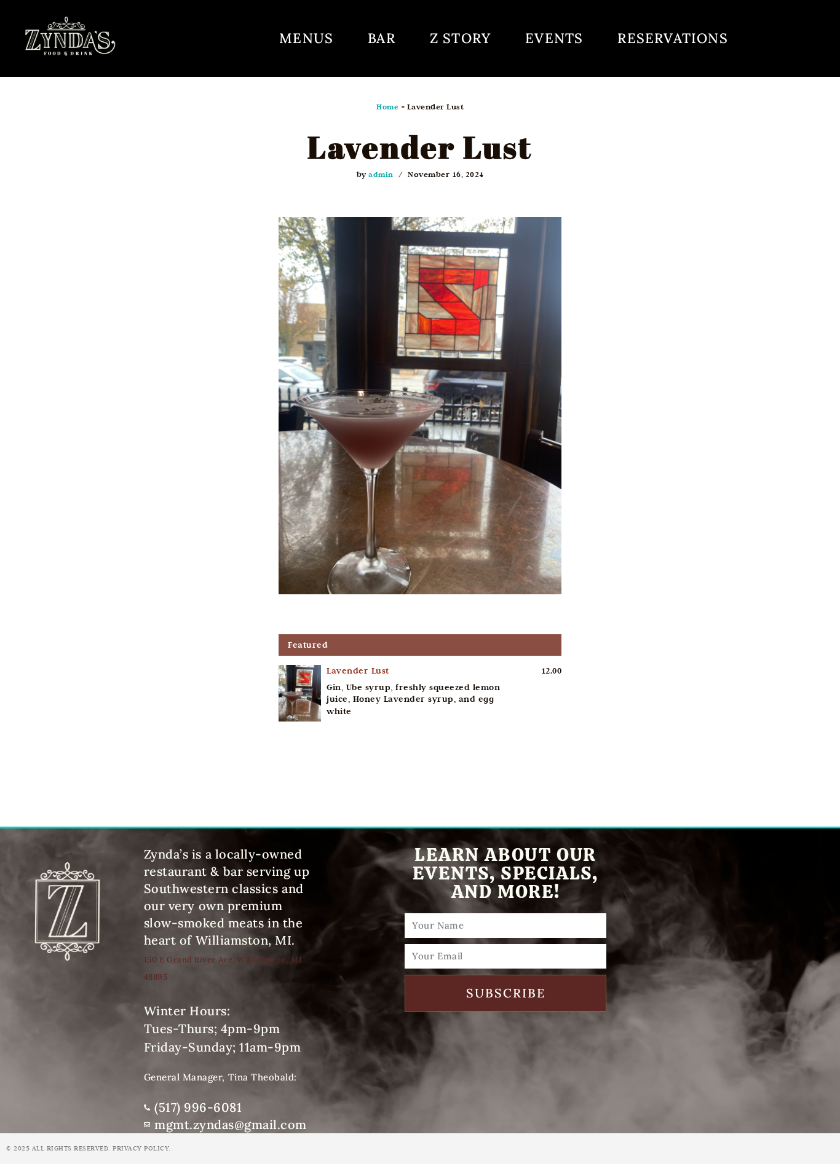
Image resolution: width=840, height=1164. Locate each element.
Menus (306, 38)
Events (554, 38)
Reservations (672, 38)
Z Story (460, 38)
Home (387, 106)
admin (381, 174)
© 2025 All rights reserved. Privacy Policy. (88, 1148)
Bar (381, 38)
